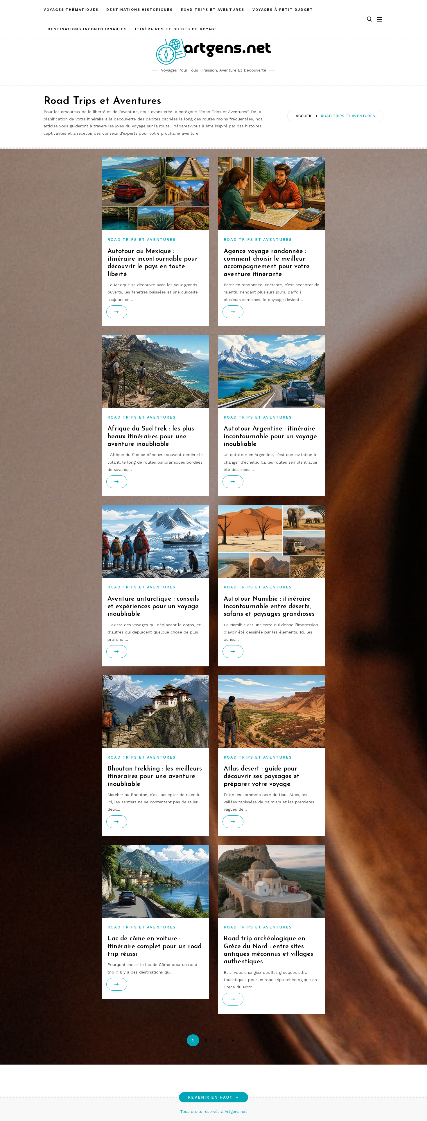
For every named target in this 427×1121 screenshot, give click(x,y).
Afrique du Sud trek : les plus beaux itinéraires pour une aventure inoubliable (150, 437)
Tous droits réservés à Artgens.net (213, 1111)
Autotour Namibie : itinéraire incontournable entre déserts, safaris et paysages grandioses (269, 607)
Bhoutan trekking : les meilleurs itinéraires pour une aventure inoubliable (154, 777)
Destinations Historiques (139, 10)
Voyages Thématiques (71, 10)
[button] (369, 19)
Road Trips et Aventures (212, 10)
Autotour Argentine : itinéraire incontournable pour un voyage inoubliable (270, 437)
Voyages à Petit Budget (282, 10)
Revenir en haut (210, 1097)
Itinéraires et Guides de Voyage (176, 29)
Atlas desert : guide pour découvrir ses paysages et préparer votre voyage (261, 777)
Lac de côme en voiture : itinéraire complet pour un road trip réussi (154, 946)
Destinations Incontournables (87, 29)
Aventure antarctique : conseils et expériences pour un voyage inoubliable (153, 607)
